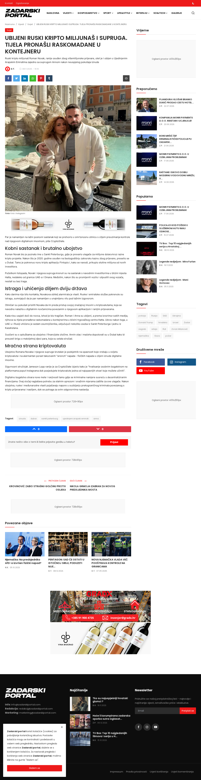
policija (142, 315)
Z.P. (161, 106)
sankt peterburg (49, 418)
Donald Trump (146, 322)
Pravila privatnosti (136, 771)
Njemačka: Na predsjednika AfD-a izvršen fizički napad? (23, 561)
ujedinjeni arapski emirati (76, 418)
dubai (34, 418)
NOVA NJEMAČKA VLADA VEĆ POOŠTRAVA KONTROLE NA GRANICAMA (110, 563)
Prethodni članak (57, 480)
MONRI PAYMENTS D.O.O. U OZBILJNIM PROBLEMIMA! (174, 155)
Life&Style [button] (123, 13)
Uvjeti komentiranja (182, 771)
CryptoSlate (57, 241)
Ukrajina (176, 315)
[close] (61, 727)
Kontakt (9, 3)
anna (96, 418)
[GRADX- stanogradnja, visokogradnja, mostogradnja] (100, 606)
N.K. (7, 567)
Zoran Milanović (179, 329)
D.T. (50, 571)
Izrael (175, 322)
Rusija (154, 315)
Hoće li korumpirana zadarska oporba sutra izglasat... (111, 717)
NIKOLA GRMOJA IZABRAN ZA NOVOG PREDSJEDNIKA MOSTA (92, 488)
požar (168, 335)
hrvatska (162, 322)
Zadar (187, 322)
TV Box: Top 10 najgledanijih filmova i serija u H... (110, 735)
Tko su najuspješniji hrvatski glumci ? (110, 700)
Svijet (30, 24)
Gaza (157, 335)
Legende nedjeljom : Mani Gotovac (173, 281)
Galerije (176, 13)
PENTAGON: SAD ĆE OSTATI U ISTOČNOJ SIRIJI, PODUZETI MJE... (66, 563)
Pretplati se (188, 710)
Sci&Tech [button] (159, 13)
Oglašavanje (22, 3)
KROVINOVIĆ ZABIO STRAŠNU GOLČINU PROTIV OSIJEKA (37, 488)
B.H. (161, 265)
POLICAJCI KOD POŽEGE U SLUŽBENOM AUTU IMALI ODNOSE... (173, 228)
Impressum (116, 771)
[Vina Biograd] (100, 638)
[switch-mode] (193, 3)
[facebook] (138, 727)
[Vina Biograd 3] (68, 224)
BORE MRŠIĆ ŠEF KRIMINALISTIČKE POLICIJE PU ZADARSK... (175, 139)
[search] (193, 13)
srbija (154, 329)
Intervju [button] (141, 13)
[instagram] (147, 727)
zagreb (142, 329)
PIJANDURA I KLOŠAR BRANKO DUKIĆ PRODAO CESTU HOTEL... (176, 101)
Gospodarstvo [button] (87, 13)
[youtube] (155, 727)
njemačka (144, 335)
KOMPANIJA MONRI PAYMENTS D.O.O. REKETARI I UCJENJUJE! (176, 119)
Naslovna (53, 13)
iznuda (22, 418)
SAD (165, 315)
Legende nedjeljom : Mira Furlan (177, 261)
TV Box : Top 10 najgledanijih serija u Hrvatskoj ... (175, 245)
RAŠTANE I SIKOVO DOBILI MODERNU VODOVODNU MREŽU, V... (177, 175)
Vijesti (21, 24)
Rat (164, 329)
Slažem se (34, 768)
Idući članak (76, 480)
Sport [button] (107, 13)
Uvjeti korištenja (159, 771)
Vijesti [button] (67, 13)
